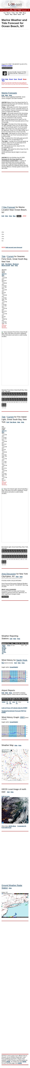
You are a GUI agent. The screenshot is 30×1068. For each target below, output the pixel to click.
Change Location (7, 65)
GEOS (15, 14)
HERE (8, 1061)
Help (10, 95)
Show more (5, 596)
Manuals (24, 10)
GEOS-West (12, 826)
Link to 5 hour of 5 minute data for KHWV (14, 708)
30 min (10, 702)
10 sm (17, 702)
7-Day (13, 13)
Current (10, 256)
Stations (4, 643)
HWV (22, 717)
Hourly (18, 216)
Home (1, 10)
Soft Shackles (11, 10)
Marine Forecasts (9, 93)
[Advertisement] (15, 46)
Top (5, 13)
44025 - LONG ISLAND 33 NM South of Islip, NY (4, 649)
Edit (3, 95)
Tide (17, 13)
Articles (6, 10)
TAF (23, 14)
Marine (8, 13)
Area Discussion (9, 574)
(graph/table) (14, 667)
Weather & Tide (19, 10)
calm (13, 702)
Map (11, 14)
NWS (20, 13)
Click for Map (4, 274)
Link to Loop (6, 796)
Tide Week (8, 264)
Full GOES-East (6, 827)
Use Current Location (7, 68)
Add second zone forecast (13, 247)
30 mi (8, 645)
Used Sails (15, 10)
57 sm (7, 702)
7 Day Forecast (8, 207)
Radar (19, 14)
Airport (7, 14)
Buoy (24, 13)
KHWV (3, 702)
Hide (6, 95)
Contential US (21, 826)
